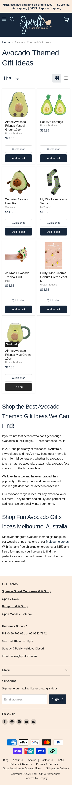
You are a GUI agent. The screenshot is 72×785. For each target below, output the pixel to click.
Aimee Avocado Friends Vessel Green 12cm (15, 125)
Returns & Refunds (21, 764)
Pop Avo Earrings (51, 121)
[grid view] (56, 78)
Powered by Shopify (36, 778)
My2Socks (45, 207)
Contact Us (47, 760)
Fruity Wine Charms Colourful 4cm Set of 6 (53, 276)
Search (32, 760)
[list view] (65, 78)
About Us (18, 760)
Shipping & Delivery (57, 768)
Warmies (10, 207)
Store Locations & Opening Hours (22, 768)
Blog (5, 760)
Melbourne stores (57, 541)
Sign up (57, 699)
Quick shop (18, 149)
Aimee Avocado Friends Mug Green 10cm (18, 354)
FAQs (61, 760)
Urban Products (13, 133)
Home (6, 42)
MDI (7, 280)
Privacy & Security (47, 764)
